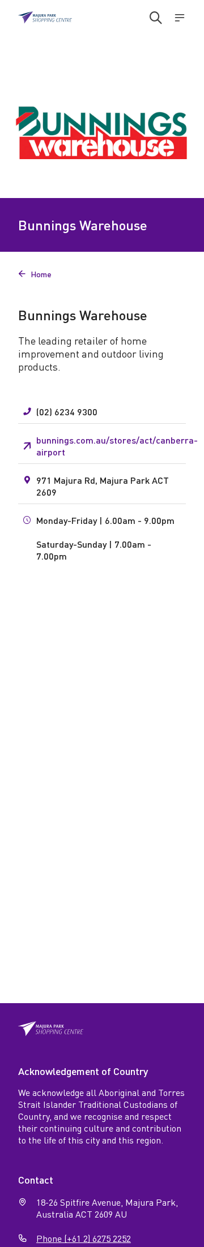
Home (35, 274)
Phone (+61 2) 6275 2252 (83, 1238)
